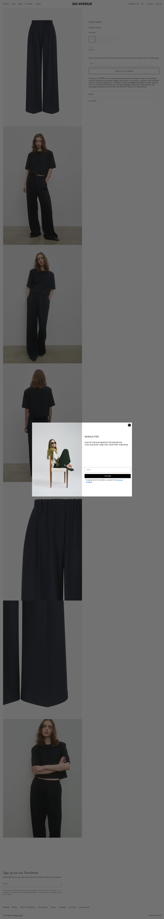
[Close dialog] (129, 425)
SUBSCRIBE (107, 476)
